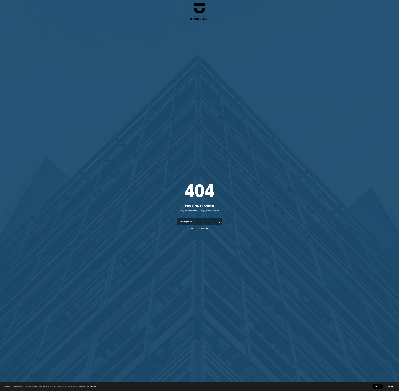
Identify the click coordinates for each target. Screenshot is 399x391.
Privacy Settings (390, 386)
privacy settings (91, 386)
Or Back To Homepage (199, 228)
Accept (377, 386)
